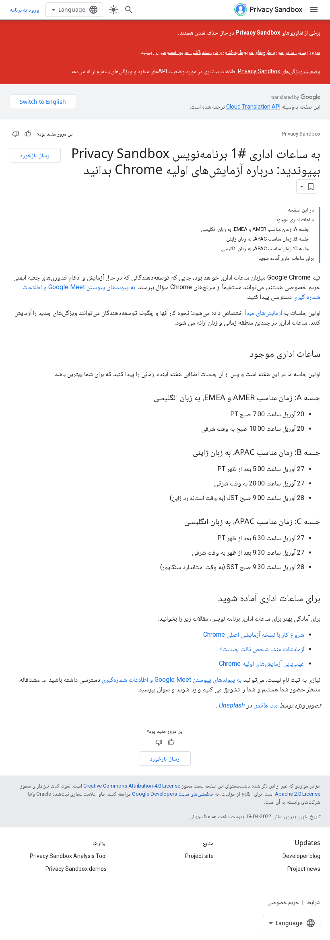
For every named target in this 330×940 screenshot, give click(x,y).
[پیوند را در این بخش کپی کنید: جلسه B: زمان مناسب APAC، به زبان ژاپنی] (185, 453)
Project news (303, 869)
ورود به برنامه (24, 9)
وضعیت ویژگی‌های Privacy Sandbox (279, 71)
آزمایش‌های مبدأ (263, 313)
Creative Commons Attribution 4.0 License (131, 786)
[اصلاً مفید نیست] (16, 134)
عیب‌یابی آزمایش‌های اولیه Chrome (261, 663)
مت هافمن (265, 705)
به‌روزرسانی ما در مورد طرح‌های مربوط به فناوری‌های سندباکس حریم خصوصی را (236, 52)
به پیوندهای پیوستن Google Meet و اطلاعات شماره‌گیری (171, 679)
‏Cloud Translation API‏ (253, 106)
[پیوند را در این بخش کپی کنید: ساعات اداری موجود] (241, 354)
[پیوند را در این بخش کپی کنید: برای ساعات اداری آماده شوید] (210, 599)
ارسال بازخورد (35, 155)
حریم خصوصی (283, 902)
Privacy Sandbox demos (76, 869)
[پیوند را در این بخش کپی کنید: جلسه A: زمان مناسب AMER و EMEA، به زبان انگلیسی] (146, 398)
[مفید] (28, 134)
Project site (199, 856)
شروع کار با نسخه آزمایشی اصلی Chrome (253, 634)
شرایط (313, 902)
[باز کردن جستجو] (129, 9)
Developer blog (301, 856)
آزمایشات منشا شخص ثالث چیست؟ (262, 649)
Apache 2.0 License (297, 794)
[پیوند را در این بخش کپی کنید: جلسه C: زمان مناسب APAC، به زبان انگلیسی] (176, 522)
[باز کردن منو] (314, 9)
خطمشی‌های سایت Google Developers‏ (173, 794)
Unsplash (232, 705)
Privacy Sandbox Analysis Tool (68, 856)
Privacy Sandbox (301, 134)
